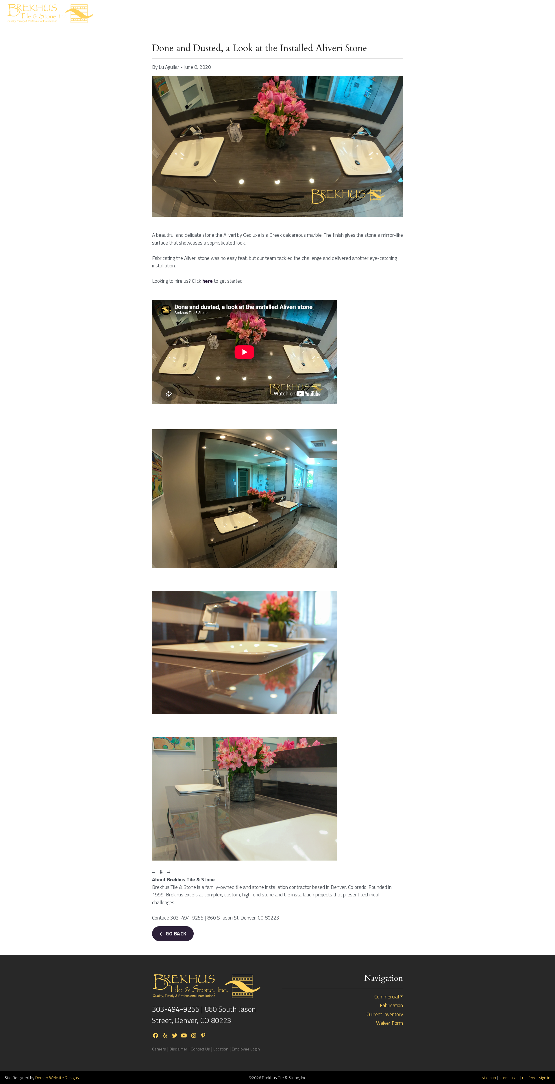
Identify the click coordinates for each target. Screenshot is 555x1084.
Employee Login (246, 1049)
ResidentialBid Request (373, 13)
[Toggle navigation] (540, 13)
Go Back (175, 933)
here (207, 281)
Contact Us (500, 13)
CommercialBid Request (416, 13)
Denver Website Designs (57, 1077)
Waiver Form (389, 1023)
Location (220, 1049)
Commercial (386, 996)
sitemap (489, 1077)
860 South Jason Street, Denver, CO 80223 (204, 1014)
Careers (159, 1049)
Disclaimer (178, 1049)
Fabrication (391, 1005)
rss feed (529, 1077)
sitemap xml (509, 1077)
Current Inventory (457, 13)
